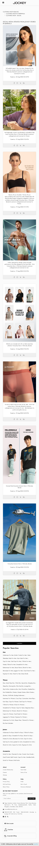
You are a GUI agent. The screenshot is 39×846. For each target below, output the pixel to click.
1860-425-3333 (25, 812)
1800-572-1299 (8, 812)
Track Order (23, 770)
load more (19, 643)
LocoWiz (36, 844)
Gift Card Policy (7, 784)
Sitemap (5, 775)
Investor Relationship (8, 770)
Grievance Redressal (26, 787)
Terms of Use (24, 772)
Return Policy (6, 787)
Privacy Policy (6, 781)
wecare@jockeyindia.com (11, 809)
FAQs (22, 781)
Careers (5, 772)
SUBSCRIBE (31, 798)
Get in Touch (24, 784)
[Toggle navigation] (3, 2)
